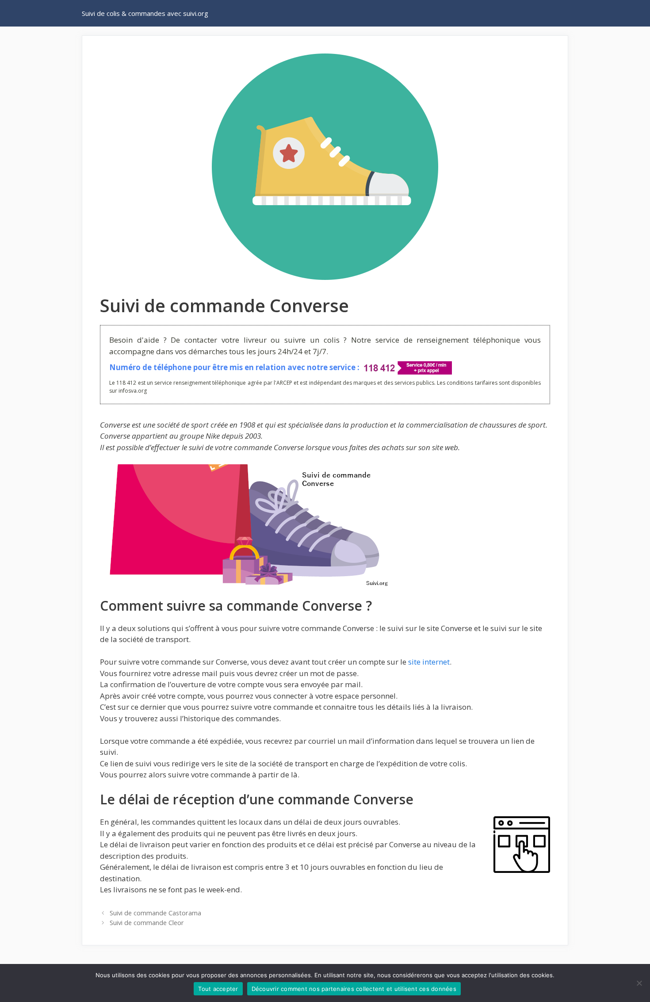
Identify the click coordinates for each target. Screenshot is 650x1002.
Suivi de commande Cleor (147, 922)
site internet (429, 662)
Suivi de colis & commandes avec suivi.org (145, 13)
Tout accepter (218, 988)
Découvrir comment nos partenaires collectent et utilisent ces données (354, 988)
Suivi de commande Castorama (155, 913)
